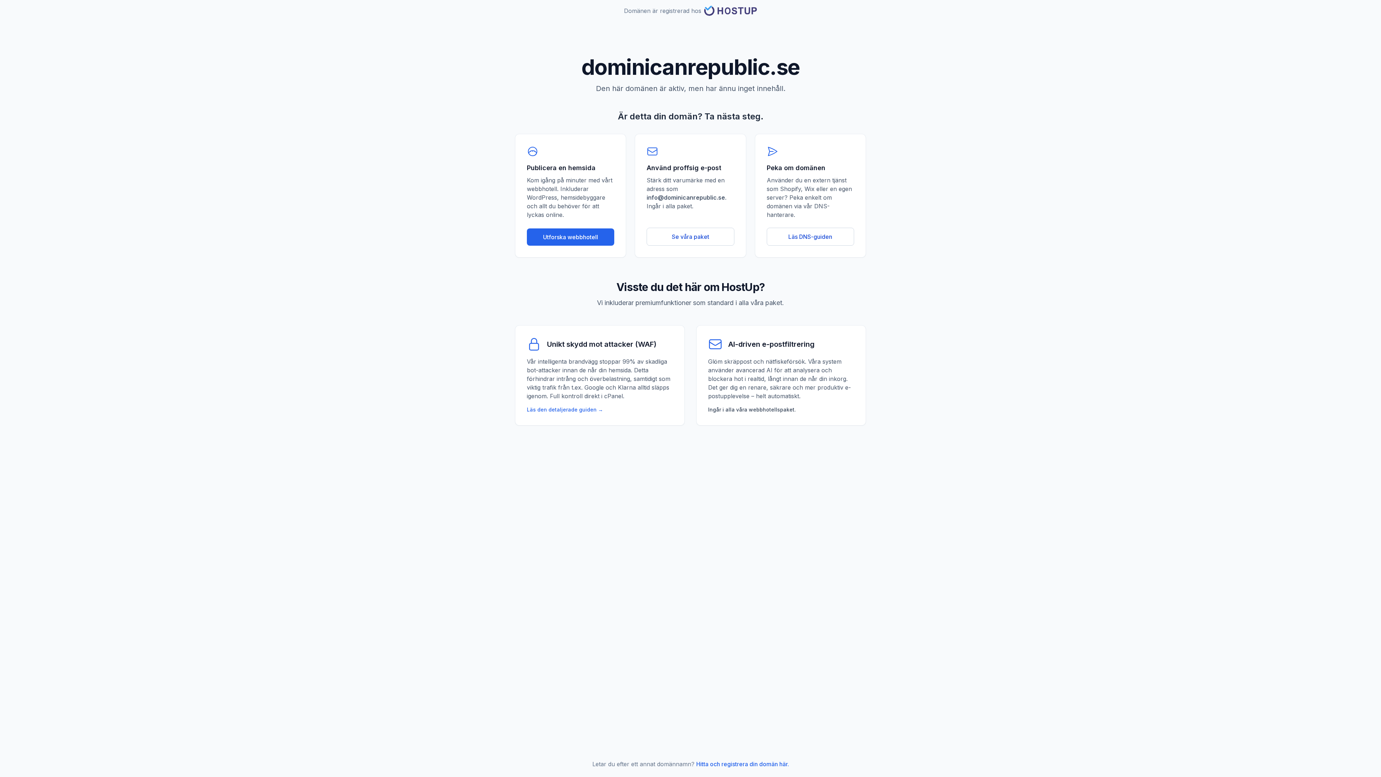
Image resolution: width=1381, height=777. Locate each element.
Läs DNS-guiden (810, 236)
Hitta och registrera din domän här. (742, 764)
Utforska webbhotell (570, 237)
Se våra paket (690, 236)
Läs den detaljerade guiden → (565, 409)
